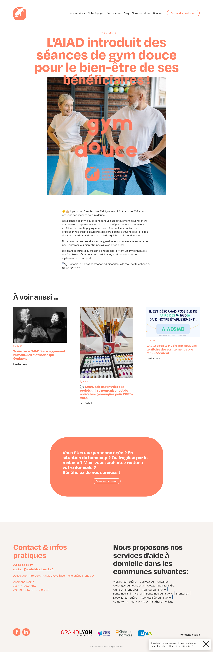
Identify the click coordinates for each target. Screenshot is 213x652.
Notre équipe (95, 13)
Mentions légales (190, 634)
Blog (126, 13)
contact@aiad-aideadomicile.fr (33, 569)
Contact (158, 13)
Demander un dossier (183, 13)
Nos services (77, 13)
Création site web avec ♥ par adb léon (106, 646)
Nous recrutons (141, 13)
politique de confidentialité (180, 645)
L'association (113, 13)
